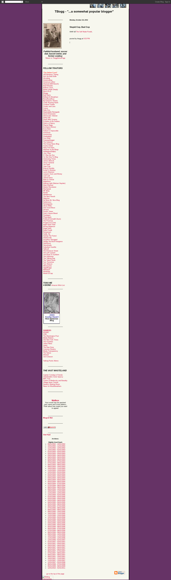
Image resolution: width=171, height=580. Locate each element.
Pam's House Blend (50, 213)
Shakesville (47, 238)
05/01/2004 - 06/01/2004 (56, 482)
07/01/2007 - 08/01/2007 (56, 553)
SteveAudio (47, 245)
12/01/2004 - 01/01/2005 (56, 495)
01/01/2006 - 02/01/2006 (56, 519)
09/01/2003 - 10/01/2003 (56, 467)
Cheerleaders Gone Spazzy (53, 377)
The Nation (47, 353)
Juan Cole (46, 166)
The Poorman (48, 221)
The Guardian (48, 342)
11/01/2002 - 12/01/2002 (56, 448)
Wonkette (46, 271)
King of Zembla (48, 168)
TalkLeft (46, 249)
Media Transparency (50, 351)
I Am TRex (47, 153)
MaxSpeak (47, 189)
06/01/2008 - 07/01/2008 (56, 564)
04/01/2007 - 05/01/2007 (56, 547)
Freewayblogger (49, 140)
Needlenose (47, 195)
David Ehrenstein (49, 114)
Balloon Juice (48, 88)
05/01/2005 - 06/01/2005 (56, 504)
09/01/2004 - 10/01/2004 (56, 489)
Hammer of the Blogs (51, 149)
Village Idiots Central (50, 382)
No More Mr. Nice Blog (51, 200)
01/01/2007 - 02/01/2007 (56, 542)
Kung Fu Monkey (49, 170)
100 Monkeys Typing (50, 74)
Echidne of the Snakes (51, 121)
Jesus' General (48, 163)
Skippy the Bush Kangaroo (53, 241)
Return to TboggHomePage (55, 58)
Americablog (47, 80)
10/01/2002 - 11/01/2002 (56, 446)
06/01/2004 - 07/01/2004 (56, 483)
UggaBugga (47, 268)
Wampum (46, 270)
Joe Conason (48, 357)
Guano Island (48, 146)
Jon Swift (46, 164)
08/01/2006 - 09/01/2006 (56, 532)
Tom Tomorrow (48, 262)
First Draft (46, 138)
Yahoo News (47, 343)
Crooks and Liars (49, 106)
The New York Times (50, 340)
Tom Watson (47, 264)
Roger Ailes (47, 228)
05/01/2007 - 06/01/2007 (56, 549)
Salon (45, 345)
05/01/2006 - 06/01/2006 (56, 527)
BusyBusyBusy (48, 99)
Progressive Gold (49, 223)
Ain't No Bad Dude (49, 76)
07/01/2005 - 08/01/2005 (56, 508)
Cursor (45, 108)
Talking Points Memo (50, 361)
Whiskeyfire (47, 266)
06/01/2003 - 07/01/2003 (56, 461)
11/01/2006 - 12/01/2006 (56, 538)
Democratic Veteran (50, 116)
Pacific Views (48, 211)
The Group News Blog (51, 144)
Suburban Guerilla (49, 247)
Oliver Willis (47, 206)
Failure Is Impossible (50, 131)
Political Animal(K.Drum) (52, 219)
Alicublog (46, 78)
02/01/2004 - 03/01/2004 (56, 476)
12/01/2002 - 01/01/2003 (56, 450)
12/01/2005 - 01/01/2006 (56, 517)
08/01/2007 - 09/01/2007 (56, 555)
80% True (46, 379)
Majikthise (47, 181)
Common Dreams (49, 349)
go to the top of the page (55, 574)
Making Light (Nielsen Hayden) (54, 183)
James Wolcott (48, 161)
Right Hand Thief (49, 225)
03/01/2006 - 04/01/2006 (56, 523)
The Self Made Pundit (84, 32)
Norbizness (47, 202)
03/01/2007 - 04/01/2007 (56, 545)
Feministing (47, 134)
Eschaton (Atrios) (49, 127)
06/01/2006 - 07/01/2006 (56, 528)
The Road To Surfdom (51, 255)
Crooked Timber (49, 104)
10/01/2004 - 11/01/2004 (56, 491)
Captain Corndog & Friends (53, 375)
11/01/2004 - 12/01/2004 (56, 493)
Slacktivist (47, 243)
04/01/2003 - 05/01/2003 (56, 457)
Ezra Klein (47, 129)
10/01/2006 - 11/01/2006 (56, 536)
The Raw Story (48, 347)
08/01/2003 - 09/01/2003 (56, 465)
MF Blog (46, 191)
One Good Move (49, 208)
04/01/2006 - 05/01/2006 (56, 525)
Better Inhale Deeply (50, 89)
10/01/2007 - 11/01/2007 (56, 558)
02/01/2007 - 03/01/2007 (56, 543)
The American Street (50, 251)
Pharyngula (47, 217)
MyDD (45, 193)
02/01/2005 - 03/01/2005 (56, 498)
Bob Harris (47, 95)
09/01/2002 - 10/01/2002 (56, 444)
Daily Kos (46, 110)
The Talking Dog (49, 258)
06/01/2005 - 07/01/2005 (56, 506)
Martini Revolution (49, 187)
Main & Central (48, 179)
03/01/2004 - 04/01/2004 (56, 478)
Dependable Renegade (51, 112)
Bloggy (45, 93)
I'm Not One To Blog (50, 157)
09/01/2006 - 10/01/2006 (56, 534)
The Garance (48, 142)
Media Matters (48, 338)
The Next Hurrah (49, 196)
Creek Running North (50, 103)
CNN (45, 334)
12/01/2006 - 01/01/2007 (56, 540)
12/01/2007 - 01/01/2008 (56, 562)
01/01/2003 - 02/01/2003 (56, 452)
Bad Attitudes (48, 86)
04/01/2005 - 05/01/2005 (56, 502)
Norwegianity (47, 204)
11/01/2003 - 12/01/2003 (56, 470)
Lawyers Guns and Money (52, 174)
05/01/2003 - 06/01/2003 (56, 459)
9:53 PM (87, 39)
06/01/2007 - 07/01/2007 (56, 551)
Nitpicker (46, 198)
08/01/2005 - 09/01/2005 (56, 510)
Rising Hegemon (49, 226)
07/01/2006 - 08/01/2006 (56, 530)
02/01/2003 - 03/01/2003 (56, 453)
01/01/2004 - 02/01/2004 (56, 474)
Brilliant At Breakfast (50, 97)
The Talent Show (49, 260)
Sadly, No (46, 234)
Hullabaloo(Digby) (49, 151)
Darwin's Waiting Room (51, 384)
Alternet (46, 355)
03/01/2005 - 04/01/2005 (56, 500)
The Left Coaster (49, 253)
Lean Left (46, 176)
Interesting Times (49, 159)
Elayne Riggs (48, 125)
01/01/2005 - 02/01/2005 (56, 497)
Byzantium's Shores (50, 101)
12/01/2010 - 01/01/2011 (56, 568)
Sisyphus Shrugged (50, 240)
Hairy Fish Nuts (48, 148)
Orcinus (46, 210)
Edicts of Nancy (49, 123)
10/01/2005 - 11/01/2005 (56, 513)
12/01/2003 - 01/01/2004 (56, 472)
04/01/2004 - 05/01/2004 (56, 480)
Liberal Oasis (48, 178)
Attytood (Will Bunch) (51, 84)
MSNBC (46, 332)
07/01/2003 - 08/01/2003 (56, 463)
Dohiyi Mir (46, 118)
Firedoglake (47, 136)
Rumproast (47, 232)
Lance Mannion (48, 172)
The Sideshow (48, 256)
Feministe (46, 133)
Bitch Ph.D (47, 91)
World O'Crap (48, 273)
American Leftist (49, 82)
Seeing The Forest (50, 236)
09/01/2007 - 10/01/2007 (56, 557)
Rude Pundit (47, 230)
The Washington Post (51, 336)
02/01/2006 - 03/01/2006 (56, 521)
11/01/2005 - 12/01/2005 (56, 515)
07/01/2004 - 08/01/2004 (56, 485)
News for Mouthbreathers (52, 386)
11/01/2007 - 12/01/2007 (56, 560)
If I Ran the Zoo (49, 155)
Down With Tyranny (50, 119)
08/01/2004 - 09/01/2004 (56, 487)
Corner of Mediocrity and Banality (55, 380)
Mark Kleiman (48, 185)
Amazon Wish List (58, 285)
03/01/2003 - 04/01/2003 (56, 455)
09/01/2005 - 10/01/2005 (56, 512)
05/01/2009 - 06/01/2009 (56, 566)
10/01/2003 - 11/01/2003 (56, 468)
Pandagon (46, 215)
